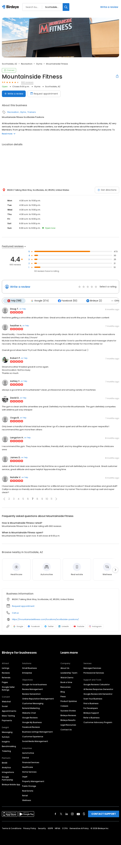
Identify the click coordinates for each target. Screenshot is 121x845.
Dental (25, 757)
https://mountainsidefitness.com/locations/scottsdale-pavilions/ (45, 619)
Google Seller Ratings (8, 688)
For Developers (91, 708)
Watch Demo (66, 677)
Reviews (6, 672)
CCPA (65, 828)
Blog (62, 691)
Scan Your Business (93, 698)
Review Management (32, 689)
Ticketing (6, 751)
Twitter (51, 626)
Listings (5, 668)
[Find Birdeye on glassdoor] (84, 814)
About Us (64, 668)
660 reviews (27, 82)
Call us (15, 612)
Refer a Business (92, 717)
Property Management (33, 781)
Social (5, 706)
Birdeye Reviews (68, 715)
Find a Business (91, 703)
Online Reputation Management (38, 698)
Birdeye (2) (96, 300)
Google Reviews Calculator (97, 684)
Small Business (29, 668)
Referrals (6, 677)
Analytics (6, 767)
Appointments (9, 711)
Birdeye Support (91, 713)
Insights (6, 741)
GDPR (50, 828)
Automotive (28, 753)
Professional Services (94, 672)
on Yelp (22, 309)
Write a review (109, 7)
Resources (65, 687)
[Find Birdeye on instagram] (72, 814)
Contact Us (66, 729)
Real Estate (27, 790)
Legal (24, 776)
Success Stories (68, 710)
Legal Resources (68, 725)
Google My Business (32, 722)
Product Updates (68, 701)
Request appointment (46, 93)
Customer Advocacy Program (98, 722)
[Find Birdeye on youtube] (78, 814)
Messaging (7, 732)
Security (42, 828)
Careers (64, 706)
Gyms (39, 63)
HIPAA (57, 828)
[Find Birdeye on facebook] (55, 814)
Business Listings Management (37, 731)
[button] (4, 499)
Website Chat (29, 713)
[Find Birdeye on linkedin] (66, 814)
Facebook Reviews (31, 727)
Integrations (8, 772)
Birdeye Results (67, 720)
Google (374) (41, 300)
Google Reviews (30, 717)
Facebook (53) (69, 300)
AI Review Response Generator (98, 689)
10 (47, 499)
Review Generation (31, 694)
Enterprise (27, 672)
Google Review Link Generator (98, 694)
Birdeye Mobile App (11, 784)
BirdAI (4, 762)
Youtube (80, 626)
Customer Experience (32, 736)
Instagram (97, 626)
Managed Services (92, 668)
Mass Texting (8, 715)
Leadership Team (68, 672)
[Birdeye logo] (11, 7)
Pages (5, 682)
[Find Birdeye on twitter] (61, 814)
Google (20, 626)
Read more (7, 133)
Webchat (6, 701)
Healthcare (27, 767)
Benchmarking (9, 746)
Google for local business (34, 684)
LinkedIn (65, 626)
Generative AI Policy (79, 828)
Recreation (26, 63)
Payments (7, 720)
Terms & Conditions (11, 828)
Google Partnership (7, 778)
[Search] (66, 7)
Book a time (66, 682)
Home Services (29, 772)
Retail (25, 795)
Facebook (35, 626)
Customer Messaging (32, 703)
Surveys (5, 737)
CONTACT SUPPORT (103, 814)
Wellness (26, 800)
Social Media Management (35, 741)
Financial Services (30, 762)
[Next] (115, 570)
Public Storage (29, 786)
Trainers (31, 112)
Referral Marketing (31, 708)
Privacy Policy (29, 828)
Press (63, 696)
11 (51, 499)
